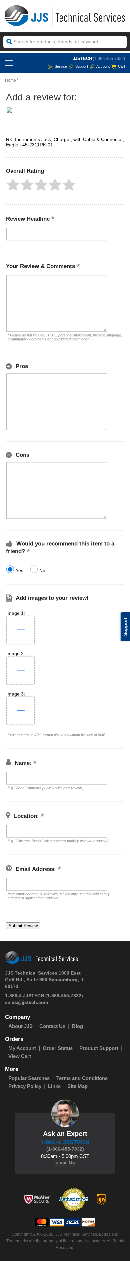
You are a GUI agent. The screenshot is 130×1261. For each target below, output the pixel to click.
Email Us (65, 1162)
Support (81, 66)
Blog (77, 1026)
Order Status (58, 1048)
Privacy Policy (24, 1086)
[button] (13, 184)
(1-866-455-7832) (109, 58)
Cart (121, 66)
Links (54, 1086)
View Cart (19, 1056)
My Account (22, 1048)
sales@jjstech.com (26, 1002)
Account (103, 66)
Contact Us (52, 1026)
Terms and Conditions (82, 1078)
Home (10, 80)
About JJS (20, 1026)
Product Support (98, 1048)
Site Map (77, 1086)
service (61, 66)
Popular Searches (29, 1078)
